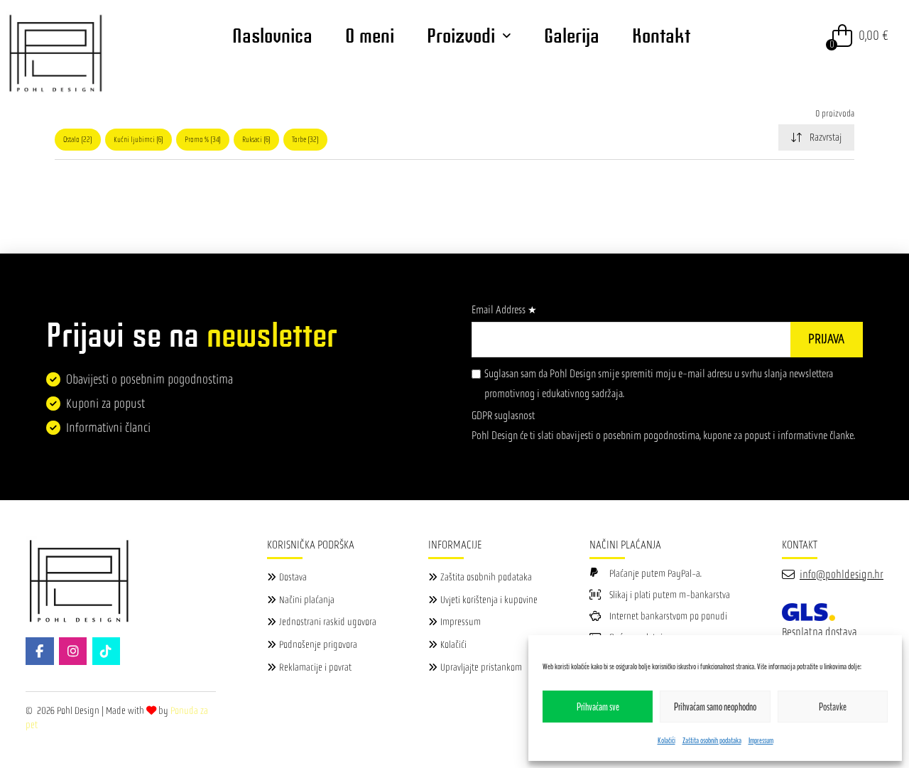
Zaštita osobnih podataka (711, 740)
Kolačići (666, 740)
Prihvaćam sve (598, 707)
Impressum (761, 740)
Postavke (833, 707)
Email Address (504, 309)
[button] (860, 35)
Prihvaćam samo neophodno (715, 707)
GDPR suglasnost (503, 415)
